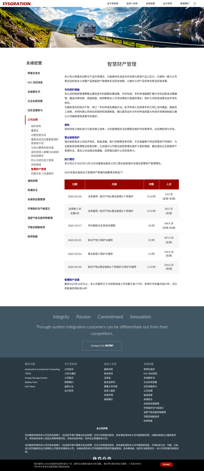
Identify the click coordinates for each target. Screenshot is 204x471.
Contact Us (102, 345)
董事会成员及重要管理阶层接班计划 (45, 141)
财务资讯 (108, 374)
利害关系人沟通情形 (42, 174)
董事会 (35, 131)
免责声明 (108, 395)
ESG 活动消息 (35, 82)
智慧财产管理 (38, 169)
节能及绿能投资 (36, 227)
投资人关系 (132, 3)
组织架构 (36, 126)
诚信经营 (33, 181)
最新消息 (108, 369)
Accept (166, 464)
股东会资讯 (109, 382)
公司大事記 (70, 374)
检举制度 (33, 236)
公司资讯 (69, 369)
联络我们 (184, 3)
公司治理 (33, 120)
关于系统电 (112, 3)
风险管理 (36, 165)
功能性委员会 (38, 135)
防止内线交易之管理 (42, 160)
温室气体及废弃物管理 (40, 218)
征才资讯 (167, 3)
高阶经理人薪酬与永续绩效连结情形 (45, 154)
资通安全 (33, 190)
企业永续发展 (35, 101)
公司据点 (69, 378)
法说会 (107, 378)
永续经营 (150, 3)
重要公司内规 (110, 386)
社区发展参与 (35, 110)
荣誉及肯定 (34, 73)
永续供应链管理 (36, 199)
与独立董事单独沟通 (42, 148)
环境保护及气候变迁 (39, 209)
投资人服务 (109, 391)
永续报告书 (34, 92)
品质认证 (69, 386)
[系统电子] (17, 4)
